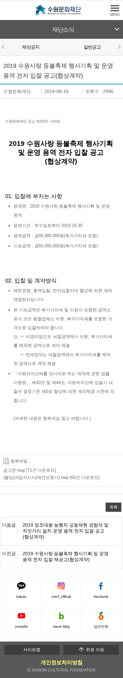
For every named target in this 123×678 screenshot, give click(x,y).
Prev (4, 46)
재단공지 (30, 47)
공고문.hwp (14, 470)
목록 (113, 507)
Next (119, 46)
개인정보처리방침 (62, 662)
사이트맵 (31, 649)
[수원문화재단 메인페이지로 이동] (61, 14)
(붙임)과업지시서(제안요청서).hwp (36, 477)
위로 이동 (94, 649)
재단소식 (63, 29)
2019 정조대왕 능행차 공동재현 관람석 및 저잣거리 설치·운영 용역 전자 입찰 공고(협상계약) (66, 530)
